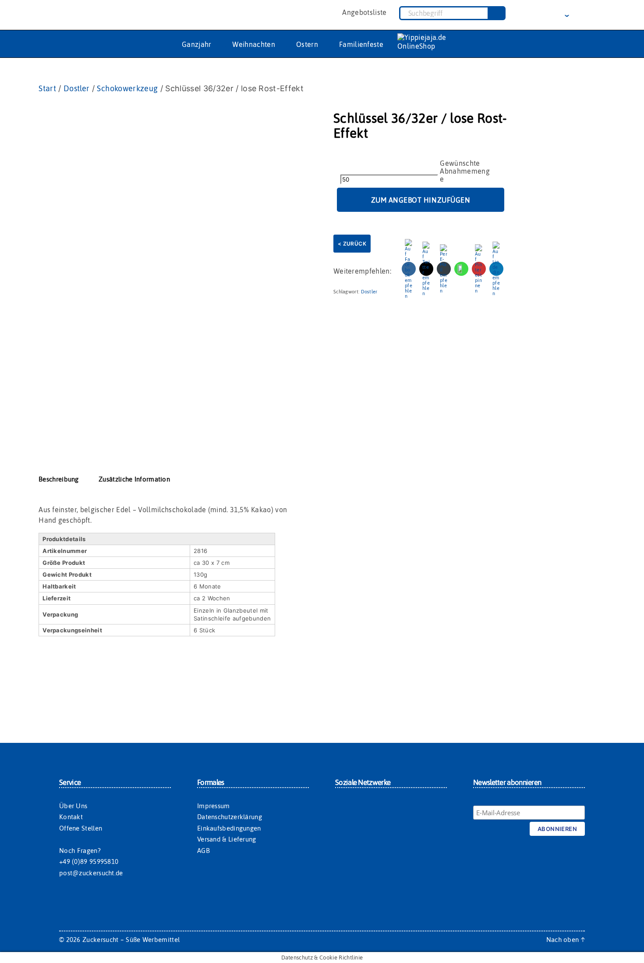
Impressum (213, 806)
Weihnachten (253, 44)
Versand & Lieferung (226, 839)
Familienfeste (361, 44)
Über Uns (73, 806)
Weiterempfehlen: (362, 271)
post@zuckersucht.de (91, 873)
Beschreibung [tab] (59, 479)
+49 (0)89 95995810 (88, 861)
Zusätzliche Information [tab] (134, 479)
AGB (203, 850)
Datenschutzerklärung (229, 816)
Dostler (77, 88)
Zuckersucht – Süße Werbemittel (131, 939)
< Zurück (352, 243)
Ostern (307, 44)
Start (47, 88)
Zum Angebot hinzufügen (421, 200)
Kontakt (71, 816)
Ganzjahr (197, 44)
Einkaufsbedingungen (229, 828)
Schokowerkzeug (127, 88)
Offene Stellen (80, 828)
